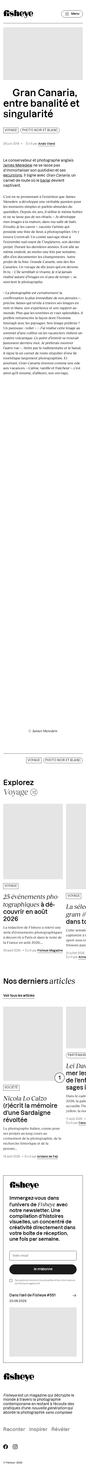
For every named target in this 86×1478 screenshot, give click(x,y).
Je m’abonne (43, 1269)
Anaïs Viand (46, 144)
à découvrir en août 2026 (31, 907)
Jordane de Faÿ (47, 1156)
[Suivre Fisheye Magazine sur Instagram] (15, 1446)
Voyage (11, 130)
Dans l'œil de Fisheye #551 (32, 1295)
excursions (12, 175)
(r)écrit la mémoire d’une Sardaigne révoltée (30, 1109)
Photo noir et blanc (40, 130)
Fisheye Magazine (50, 950)
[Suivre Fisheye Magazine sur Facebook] (5, 1446)
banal (45, 180)
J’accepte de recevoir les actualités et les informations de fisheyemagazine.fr (45, 1282)
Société (11, 1087)
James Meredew (17, 165)
